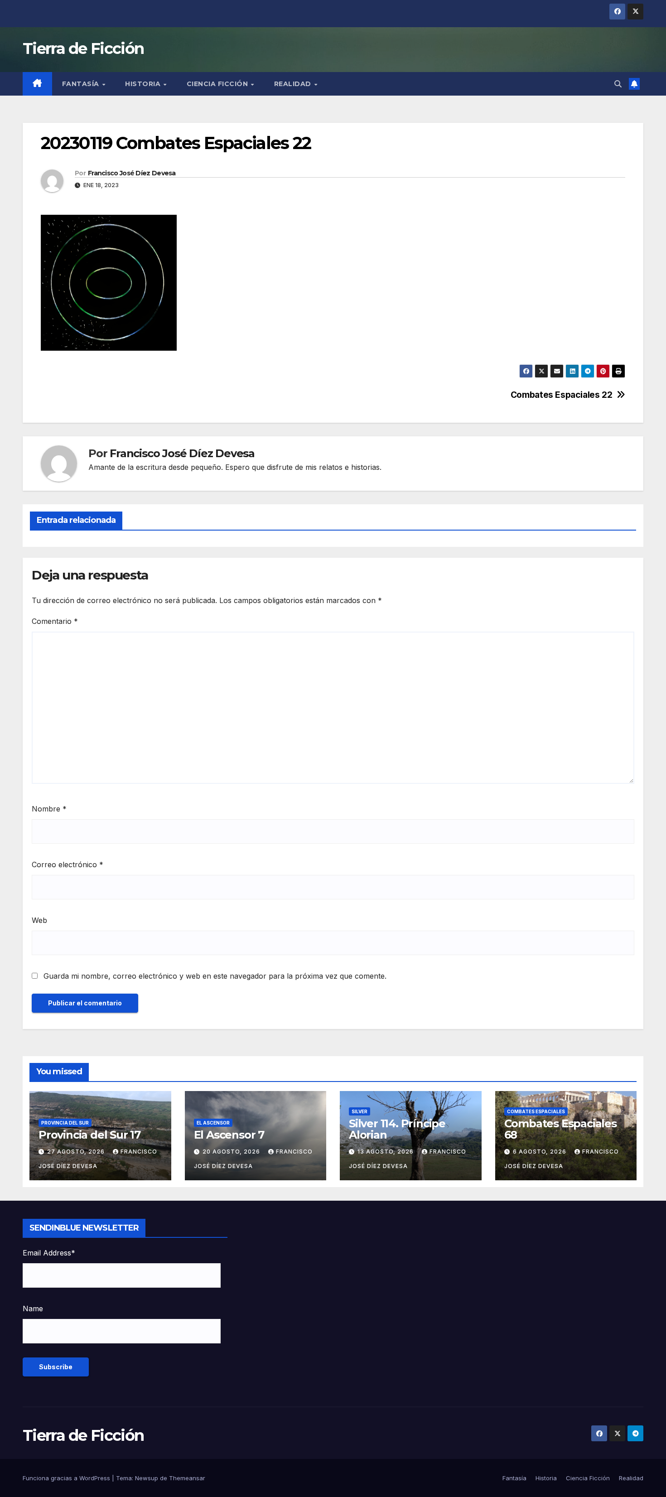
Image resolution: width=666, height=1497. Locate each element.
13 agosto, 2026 (386, 1151)
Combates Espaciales (536, 1111)
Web (39, 920)
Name (33, 1308)
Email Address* (49, 1252)
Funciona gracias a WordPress (67, 1478)
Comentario (55, 621)
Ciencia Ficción (218, 84)
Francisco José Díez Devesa (132, 173)
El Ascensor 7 (229, 1134)
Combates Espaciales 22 (562, 395)
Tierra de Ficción (83, 48)
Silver (359, 1111)
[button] (618, 83)
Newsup (146, 1478)
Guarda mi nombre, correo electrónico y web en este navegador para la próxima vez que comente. (214, 975)
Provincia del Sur (65, 1122)
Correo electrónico (67, 864)
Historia (144, 84)
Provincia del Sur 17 (89, 1134)
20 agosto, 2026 (232, 1151)
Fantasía (81, 84)
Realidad (294, 84)
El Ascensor (213, 1122)
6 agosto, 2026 (540, 1151)
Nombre (49, 808)
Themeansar (187, 1478)
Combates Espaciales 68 (560, 1129)
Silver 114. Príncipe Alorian (397, 1129)
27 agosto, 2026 (76, 1151)
